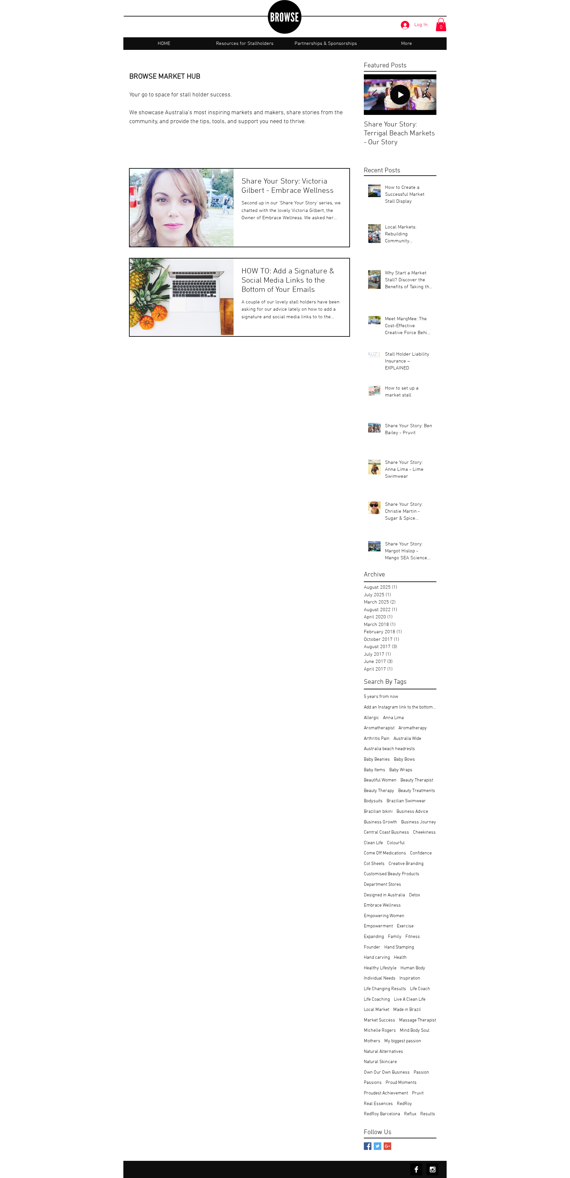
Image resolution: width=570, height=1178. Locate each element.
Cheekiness (424, 832)
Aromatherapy (412, 728)
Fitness (412, 937)
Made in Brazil (407, 1010)
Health (400, 957)
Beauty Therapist (416, 780)
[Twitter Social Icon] (377, 1146)
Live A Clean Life (410, 999)
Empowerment (378, 926)
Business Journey (418, 822)
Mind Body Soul (414, 1030)
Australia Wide (407, 739)
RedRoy (404, 1104)
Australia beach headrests (389, 749)
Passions (373, 1083)
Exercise (405, 926)
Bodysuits (373, 801)
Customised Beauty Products (391, 874)
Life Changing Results (385, 989)
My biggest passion (402, 1041)
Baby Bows (404, 759)
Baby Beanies (377, 759)
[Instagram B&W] (432, 1169)
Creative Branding (406, 864)
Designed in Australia (384, 895)
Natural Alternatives (383, 1052)
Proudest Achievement (386, 1093)
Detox (414, 895)
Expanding (374, 937)
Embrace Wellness (382, 905)
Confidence (421, 853)
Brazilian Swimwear (406, 801)
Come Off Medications (385, 853)
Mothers (372, 1041)
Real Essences (378, 1104)
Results (427, 1114)
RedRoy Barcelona (382, 1114)
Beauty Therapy (379, 791)
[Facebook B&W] (416, 1169)
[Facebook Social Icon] (367, 1146)
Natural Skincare (380, 1062)
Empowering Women (384, 916)
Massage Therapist (417, 1020)
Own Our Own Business (387, 1072)
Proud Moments (401, 1083)
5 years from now (381, 697)
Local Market (376, 1010)
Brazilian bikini (378, 811)
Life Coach (420, 989)
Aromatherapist (379, 728)
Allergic (371, 718)
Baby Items (374, 770)
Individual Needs (380, 978)
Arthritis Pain (377, 739)
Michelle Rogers (380, 1030)
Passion (421, 1072)
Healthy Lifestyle (380, 968)
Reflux (410, 1114)
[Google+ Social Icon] (387, 1146)
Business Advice (412, 811)
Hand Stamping (399, 947)
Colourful (396, 843)
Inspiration (409, 978)
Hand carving (377, 957)
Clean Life (373, 843)
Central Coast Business (386, 832)
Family (394, 937)
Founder (372, 947)
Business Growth (380, 822)
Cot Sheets (374, 864)
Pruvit (418, 1093)
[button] (441, 24)
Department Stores (382, 884)
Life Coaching (377, 999)
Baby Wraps (400, 770)
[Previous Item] (374, 94)
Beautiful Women (380, 780)
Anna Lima (393, 718)
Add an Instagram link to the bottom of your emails (400, 707)
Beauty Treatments (416, 791)
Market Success (379, 1020)
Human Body (412, 968)
